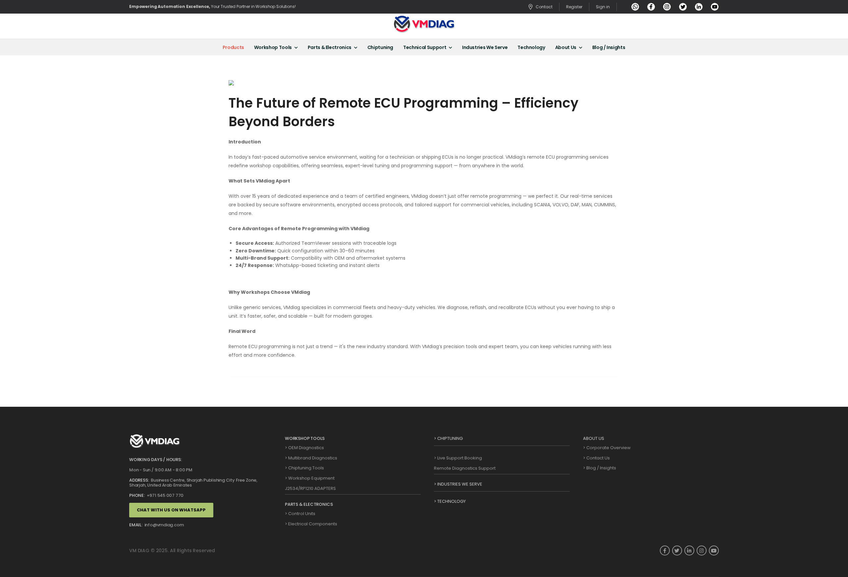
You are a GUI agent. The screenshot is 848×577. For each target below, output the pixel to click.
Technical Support (424, 47)
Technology (531, 47)
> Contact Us (596, 458)
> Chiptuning (448, 438)
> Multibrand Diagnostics (311, 458)
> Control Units (300, 513)
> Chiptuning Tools (304, 468)
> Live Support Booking (458, 458)
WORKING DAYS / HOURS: (155, 459)
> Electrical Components (311, 524)
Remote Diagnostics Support (465, 468)
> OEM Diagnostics (304, 448)
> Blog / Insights (599, 468)
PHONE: (137, 495)
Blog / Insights (608, 47)
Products (233, 47)
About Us (565, 47)
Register (574, 7)
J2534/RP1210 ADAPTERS (310, 488)
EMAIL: (135, 525)
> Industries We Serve (458, 484)
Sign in (603, 7)
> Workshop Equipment (310, 478)
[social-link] (665, 550)
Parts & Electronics (329, 47)
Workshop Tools (273, 47)
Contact (544, 7)
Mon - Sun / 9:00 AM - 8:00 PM (160, 470)
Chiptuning (380, 47)
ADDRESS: (139, 480)
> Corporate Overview (607, 448)
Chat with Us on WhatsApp (171, 510)
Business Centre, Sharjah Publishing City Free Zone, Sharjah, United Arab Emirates (193, 483)
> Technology (450, 501)
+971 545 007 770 (165, 495)
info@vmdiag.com (163, 525)
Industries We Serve (484, 47)
